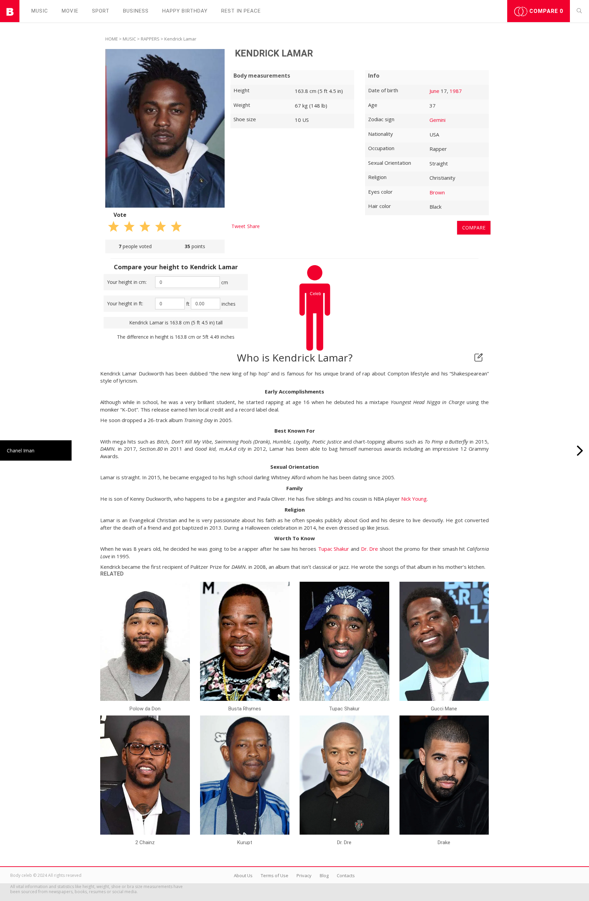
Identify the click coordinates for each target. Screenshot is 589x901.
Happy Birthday (185, 11)
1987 (456, 90)
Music (39, 11)
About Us (243, 875)
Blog (324, 875)
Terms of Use (274, 875)
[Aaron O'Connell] (580, 450)
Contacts (346, 875)
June (434, 90)
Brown (437, 192)
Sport (100, 11)
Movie (70, 11)
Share (253, 226)
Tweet (238, 226)
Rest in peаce (241, 11)
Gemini (437, 119)
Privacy (304, 875)
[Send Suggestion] (478, 357)
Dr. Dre (369, 548)
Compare (545, 11)
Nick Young (414, 498)
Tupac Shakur (333, 548)
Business (136, 11)
